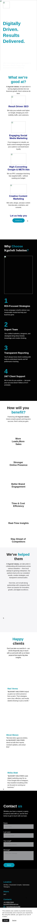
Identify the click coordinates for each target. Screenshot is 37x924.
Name (6, 823)
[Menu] (33, 5)
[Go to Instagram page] (4, 907)
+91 (5, 902)
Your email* (7, 841)
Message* (7, 850)
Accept (6, 920)
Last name (7, 832)
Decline (14, 920)
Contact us (18, 220)
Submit (9, 865)
